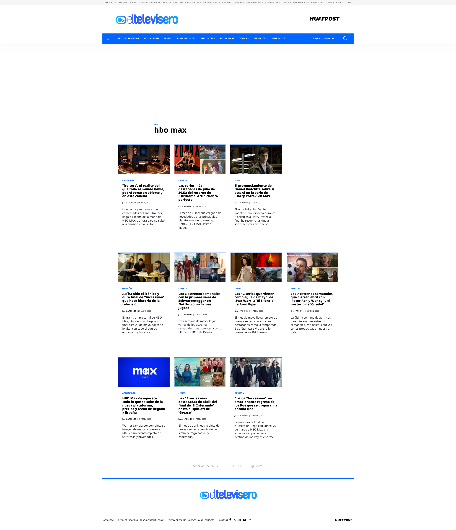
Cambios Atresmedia (149, 2)
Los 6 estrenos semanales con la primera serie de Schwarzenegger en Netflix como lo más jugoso (199, 301)
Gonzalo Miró (170, 2)
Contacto (209, 520)
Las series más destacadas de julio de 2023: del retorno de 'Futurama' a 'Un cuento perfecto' (198, 192)
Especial (183, 180)
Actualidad (151, 38)
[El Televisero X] (234, 520)
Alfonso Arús (274, 2)
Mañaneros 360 (211, 2)
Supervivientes (186, 38)
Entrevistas (279, 38)
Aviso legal (108, 520)
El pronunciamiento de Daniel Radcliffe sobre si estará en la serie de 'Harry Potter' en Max (254, 190)
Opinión (127, 288)
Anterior (198, 466)
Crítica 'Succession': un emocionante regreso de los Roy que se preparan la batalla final (256, 403)
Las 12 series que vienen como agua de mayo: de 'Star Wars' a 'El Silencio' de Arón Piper (254, 299)
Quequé (238, 2)
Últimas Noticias (128, 38)
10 (233, 466)
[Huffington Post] (324, 19)
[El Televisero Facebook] (230, 520)
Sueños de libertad (255, 2)
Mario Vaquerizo (336, 2)
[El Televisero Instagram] (239, 520)
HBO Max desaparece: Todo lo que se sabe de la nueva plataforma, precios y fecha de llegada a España (143, 405)
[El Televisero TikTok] (250, 520)
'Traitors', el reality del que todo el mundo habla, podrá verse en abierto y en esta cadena (143, 190)
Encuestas (260, 38)
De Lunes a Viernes (190, 2)
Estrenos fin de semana (296, 2)
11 (239, 466)
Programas (227, 38)
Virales (244, 38)
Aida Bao (226, 2)
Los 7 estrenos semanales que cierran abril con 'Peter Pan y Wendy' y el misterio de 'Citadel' (312, 299)
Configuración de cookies (152, 520)
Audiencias (208, 38)
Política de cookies (177, 520)
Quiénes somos (195, 520)
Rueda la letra (318, 2)
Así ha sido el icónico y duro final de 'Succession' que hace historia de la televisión (143, 299)
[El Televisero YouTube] (245, 520)
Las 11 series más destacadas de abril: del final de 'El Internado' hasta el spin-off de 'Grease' (197, 405)
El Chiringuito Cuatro (125, 2)
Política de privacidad (127, 520)
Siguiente (256, 466)
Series (167, 38)
